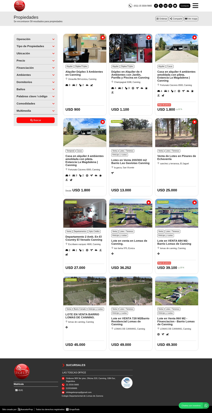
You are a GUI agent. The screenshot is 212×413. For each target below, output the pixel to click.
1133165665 (71, 388)
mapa (194, 18)
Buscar (37, 120)
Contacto (185, 6)
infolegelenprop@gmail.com (79, 392)
